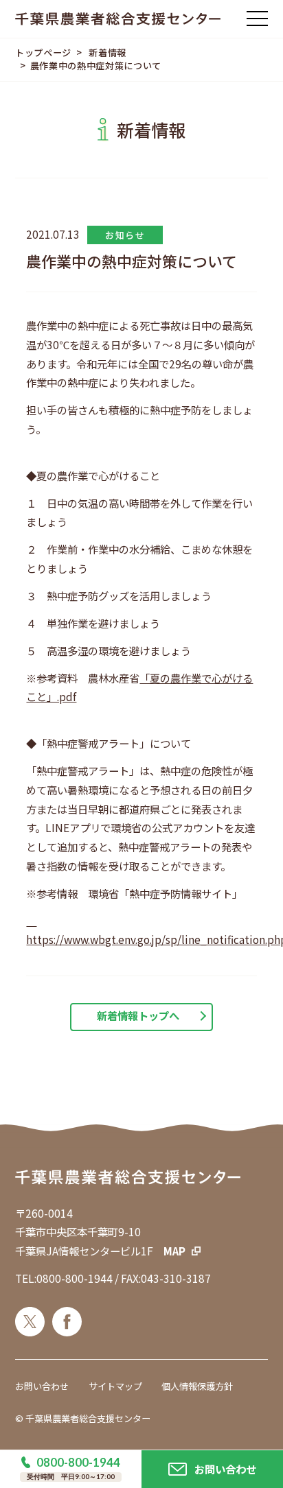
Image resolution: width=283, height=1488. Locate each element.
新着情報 (107, 52)
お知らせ (125, 235)
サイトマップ (115, 1386)
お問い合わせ (42, 1386)
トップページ (43, 52)
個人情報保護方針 (197, 1386)
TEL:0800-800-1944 (64, 1278)
